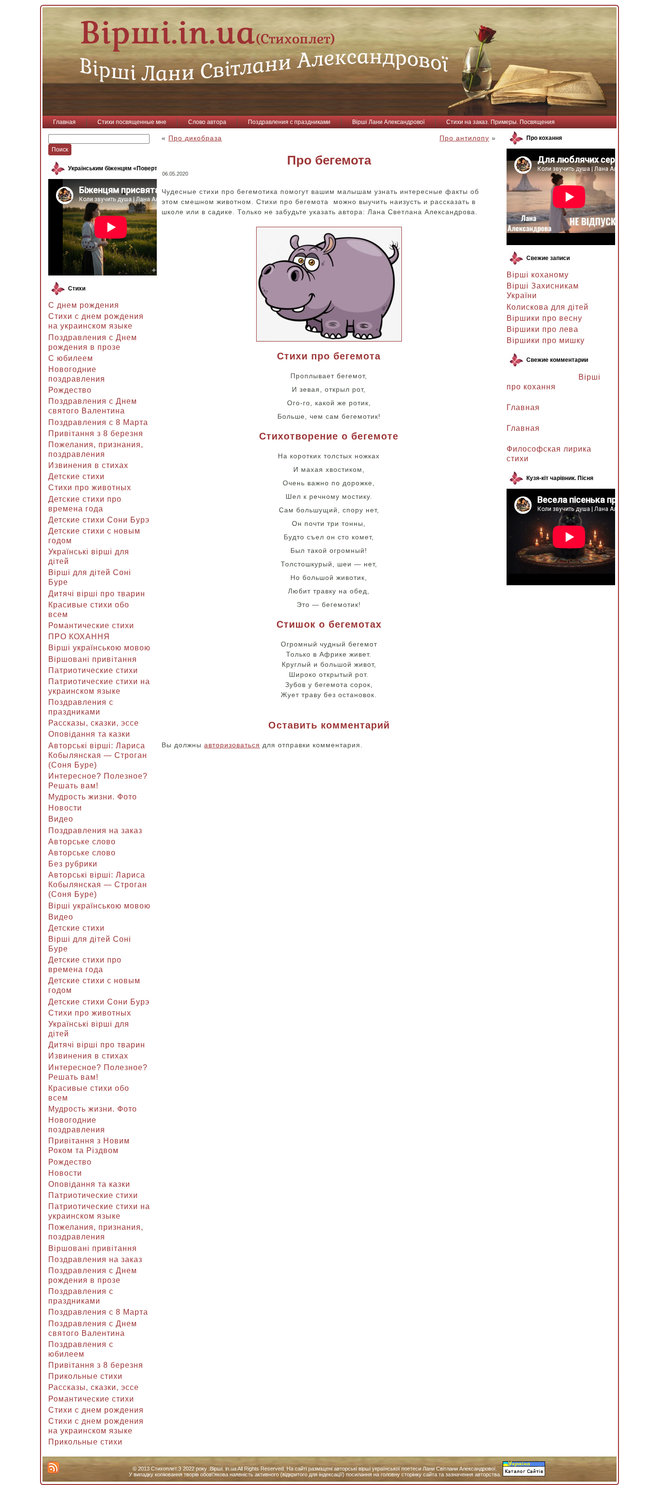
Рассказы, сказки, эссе (93, 723)
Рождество (70, 390)
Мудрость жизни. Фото (92, 797)
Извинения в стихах (88, 465)
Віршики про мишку (546, 340)
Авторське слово (82, 842)
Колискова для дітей (548, 307)
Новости (65, 808)
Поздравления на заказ (95, 830)
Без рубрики (72, 864)
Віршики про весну (544, 318)
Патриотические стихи (93, 670)
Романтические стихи (91, 625)
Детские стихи (76, 476)
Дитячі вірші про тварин (96, 594)
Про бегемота (329, 160)
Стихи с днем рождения (96, 1410)
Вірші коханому (538, 275)
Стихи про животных (89, 487)
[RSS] (53, 1467)
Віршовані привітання (92, 659)
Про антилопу (464, 138)
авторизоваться (232, 745)
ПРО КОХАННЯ (79, 636)
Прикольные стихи (85, 1376)
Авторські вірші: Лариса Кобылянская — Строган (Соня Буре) (97, 755)
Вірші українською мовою (99, 648)
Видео (60, 819)
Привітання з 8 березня (95, 433)
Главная (523, 407)
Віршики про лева (542, 329)
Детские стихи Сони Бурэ (99, 520)
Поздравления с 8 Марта (98, 422)
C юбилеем (70, 358)
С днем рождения (83, 305)
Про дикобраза (195, 138)
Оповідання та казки (89, 734)
